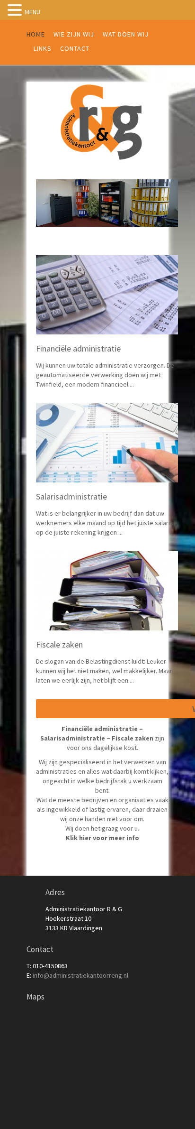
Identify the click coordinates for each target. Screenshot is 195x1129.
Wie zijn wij (73, 34)
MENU (32, 12)
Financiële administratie (78, 348)
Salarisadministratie (71, 496)
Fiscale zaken (59, 644)
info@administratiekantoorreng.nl (80, 975)
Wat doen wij (126, 34)
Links (43, 48)
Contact (74, 48)
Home (36, 34)
